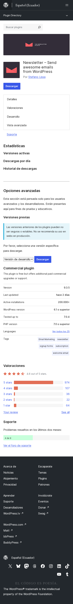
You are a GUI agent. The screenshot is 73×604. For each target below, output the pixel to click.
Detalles (12, 99)
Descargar (12, 86)
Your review (10, 412)
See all (65, 412)
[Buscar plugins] (39, 27)
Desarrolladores (13, 507)
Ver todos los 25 (61, 331)
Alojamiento (10, 478)
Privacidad (10, 484)
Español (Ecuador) (22, 557)
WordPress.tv (13, 513)
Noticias (8, 472)
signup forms (46, 346)
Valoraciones (15, 108)
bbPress (10, 536)
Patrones (44, 484)
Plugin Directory (12, 15)
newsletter (62, 339)
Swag (43, 513)
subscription (62, 346)
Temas (42, 472)
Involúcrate (45, 495)
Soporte (12, 134)
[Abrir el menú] (67, 5)
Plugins (42, 478)
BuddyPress (12, 542)
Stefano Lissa (36, 77)
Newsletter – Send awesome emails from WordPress (40, 67)
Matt (8, 530)
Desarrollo (13, 116)
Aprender (9, 495)
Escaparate (45, 466)
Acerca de (9, 466)
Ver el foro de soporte (17, 445)
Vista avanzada (16, 125)
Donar (43, 507)
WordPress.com (14, 524)
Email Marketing (47, 339)
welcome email (60, 353)
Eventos (43, 501)
